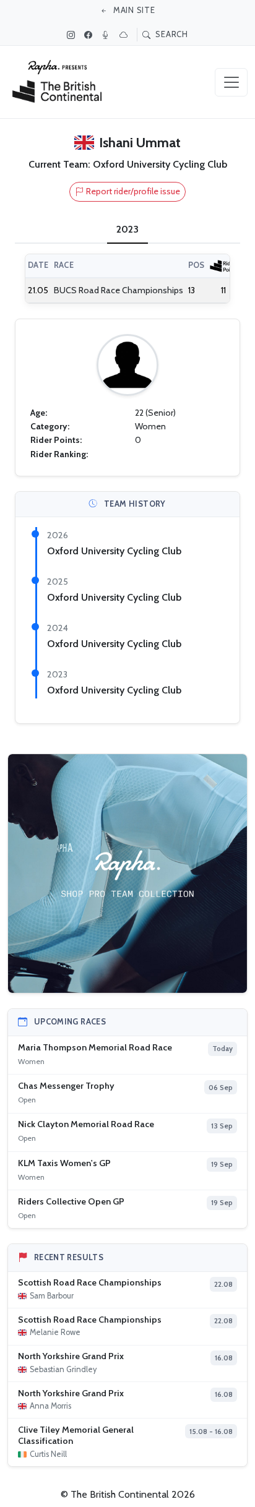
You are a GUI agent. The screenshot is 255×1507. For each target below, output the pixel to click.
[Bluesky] (125, 34)
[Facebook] (89, 34)
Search (170, 34)
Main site (133, 10)
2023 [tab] (127, 229)
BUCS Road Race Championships (118, 290)
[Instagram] (72, 34)
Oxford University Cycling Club (114, 551)
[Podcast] (107, 34)
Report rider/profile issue (133, 191)
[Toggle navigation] (231, 82)
